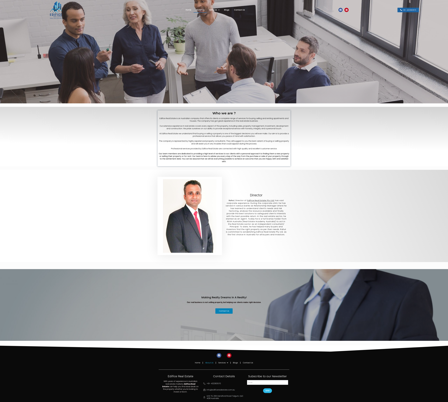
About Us (200, 10)
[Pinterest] (346, 10)
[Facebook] (340, 10)
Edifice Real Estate (180, 376)
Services (213, 10)
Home (188, 10)
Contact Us (239, 10)
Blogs (226, 10)
